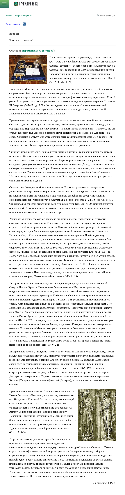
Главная (9, 15)
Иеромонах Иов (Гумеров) (38, 50)
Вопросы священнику (23, 15)
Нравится (16, 24)
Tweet (8, 24)
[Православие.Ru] (25, 4)
